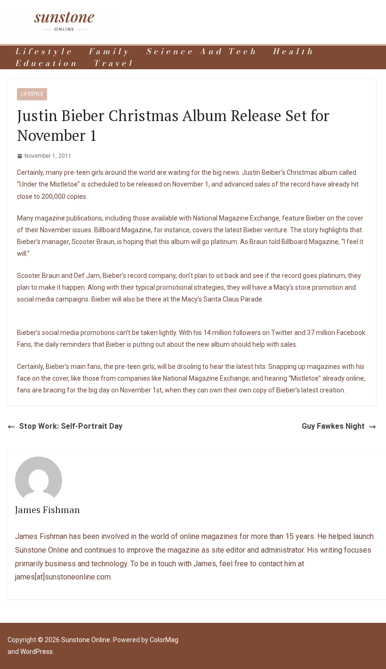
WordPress (36, 651)
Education (46, 63)
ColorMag (164, 640)
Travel (113, 63)
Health (293, 51)
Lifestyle (44, 51)
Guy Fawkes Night (333, 426)
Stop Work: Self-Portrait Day (70, 426)
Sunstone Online (85, 640)
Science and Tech (201, 51)
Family (109, 51)
